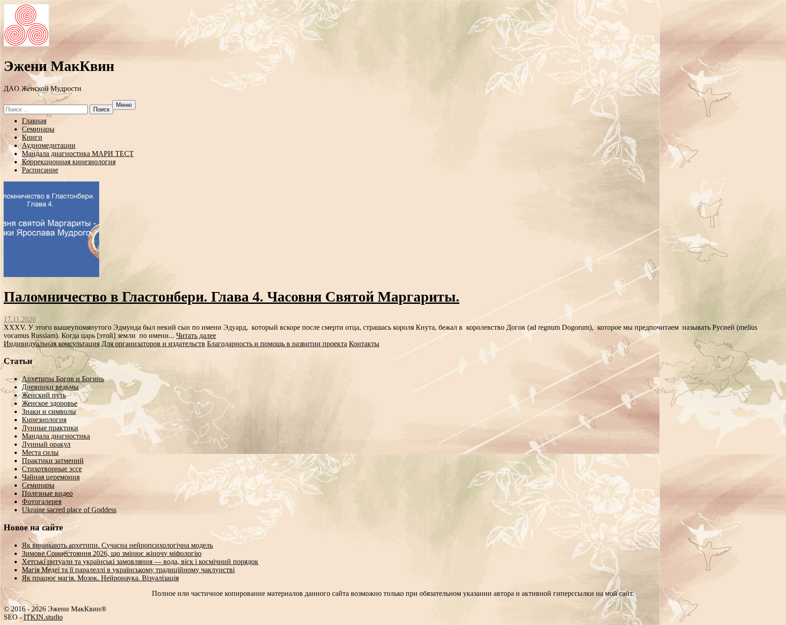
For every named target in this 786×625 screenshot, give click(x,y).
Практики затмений (53, 460)
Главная (34, 121)
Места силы (40, 452)
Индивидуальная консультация (52, 344)
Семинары (38, 129)
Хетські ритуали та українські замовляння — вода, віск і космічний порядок (140, 561)
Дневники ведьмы (50, 387)
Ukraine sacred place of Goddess (69, 510)
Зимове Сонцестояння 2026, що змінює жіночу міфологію (112, 553)
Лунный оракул (46, 444)
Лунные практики (50, 428)
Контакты (364, 344)
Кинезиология (44, 419)
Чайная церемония (51, 477)
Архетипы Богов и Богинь (63, 379)
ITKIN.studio (43, 617)
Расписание (40, 170)
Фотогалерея (41, 501)
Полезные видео (47, 493)
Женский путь (44, 395)
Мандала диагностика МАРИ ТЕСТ (78, 153)
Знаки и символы (49, 411)
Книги (32, 137)
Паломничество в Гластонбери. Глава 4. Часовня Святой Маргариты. (231, 296)
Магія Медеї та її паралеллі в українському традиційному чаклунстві (128, 570)
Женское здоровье (49, 403)
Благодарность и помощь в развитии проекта (277, 344)
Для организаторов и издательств (153, 344)
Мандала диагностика (56, 436)
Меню (124, 104)
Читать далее (196, 335)
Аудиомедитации (49, 145)
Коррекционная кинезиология (69, 162)
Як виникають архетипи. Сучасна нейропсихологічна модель (117, 545)
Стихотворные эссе (52, 469)
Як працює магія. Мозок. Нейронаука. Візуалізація (100, 578)
